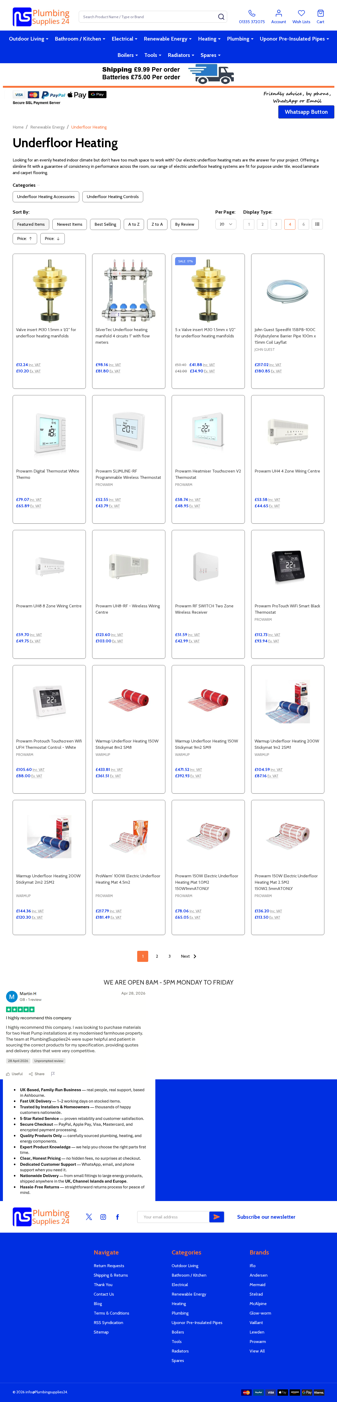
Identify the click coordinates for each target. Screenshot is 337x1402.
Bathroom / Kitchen (78, 39)
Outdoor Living (26, 39)
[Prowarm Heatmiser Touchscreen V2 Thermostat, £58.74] (208, 432)
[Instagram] (103, 1217)
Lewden (257, 1332)
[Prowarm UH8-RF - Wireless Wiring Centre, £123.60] (129, 566)
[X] (89, 1217)
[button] (306, 112)
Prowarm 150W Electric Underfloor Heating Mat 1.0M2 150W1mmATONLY (206, 882)
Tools (150, 55)
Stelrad (256, 1294)
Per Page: (225, 212)
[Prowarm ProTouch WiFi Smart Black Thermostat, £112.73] (288, 566)
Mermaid (257, 1284)
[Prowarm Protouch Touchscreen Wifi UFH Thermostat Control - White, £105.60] (49, 701)
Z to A (157, 224)
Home (18, 127)
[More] (47, 38)
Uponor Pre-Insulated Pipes (292, 39)
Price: (26, 240)
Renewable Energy (165, 39)
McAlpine (258, 1303)
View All (257, 1351)
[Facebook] (117, 1217)
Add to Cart (59, 386)
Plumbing (238, 39)
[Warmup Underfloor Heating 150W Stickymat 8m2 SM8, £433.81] (129, 701)
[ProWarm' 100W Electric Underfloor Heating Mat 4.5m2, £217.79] (129, 836)
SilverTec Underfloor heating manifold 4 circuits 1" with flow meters (123, 336)
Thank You (103, 1284)
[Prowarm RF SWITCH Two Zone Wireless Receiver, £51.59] (208, 566)
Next (186, 956)
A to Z (134, 224)
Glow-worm (260, 1313)
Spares (208, 55)
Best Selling (105, 224)
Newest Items (69, 224)
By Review (184, 224)
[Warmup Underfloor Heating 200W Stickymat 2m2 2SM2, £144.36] (49, 836)
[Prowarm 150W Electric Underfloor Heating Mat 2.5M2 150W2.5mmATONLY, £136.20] (288, 836)
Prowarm (258, 1341)
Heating (207, 39)
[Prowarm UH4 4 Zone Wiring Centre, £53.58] (288, 432)
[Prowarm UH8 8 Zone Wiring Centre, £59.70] (49, 566)
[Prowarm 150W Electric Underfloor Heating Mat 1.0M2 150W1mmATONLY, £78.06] (208, 836)
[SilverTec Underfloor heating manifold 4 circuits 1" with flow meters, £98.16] (129, 290)
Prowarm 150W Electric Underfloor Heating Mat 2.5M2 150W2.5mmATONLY (286, 882)
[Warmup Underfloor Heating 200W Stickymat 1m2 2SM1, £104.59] (288, 701)
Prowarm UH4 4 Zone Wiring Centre (287, 471)
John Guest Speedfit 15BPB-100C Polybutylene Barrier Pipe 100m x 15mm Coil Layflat (285, 336)
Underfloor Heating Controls (113, 196)
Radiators (179, 55)
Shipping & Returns (111, 1275)
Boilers (125, 55)
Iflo (253, 1265)
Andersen (258, 1275)
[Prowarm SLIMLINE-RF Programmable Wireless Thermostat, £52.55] (129, 432)
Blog (98, 1303)
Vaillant (256, 1322)
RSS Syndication (108, 1322)
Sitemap (101, 1332)
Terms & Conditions (111, 1313)
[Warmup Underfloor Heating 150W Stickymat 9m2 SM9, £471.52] (208, 701)
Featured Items (31, 224)
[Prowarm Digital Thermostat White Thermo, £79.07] (49, 432)
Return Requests (109, 1265)
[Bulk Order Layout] (317, 224)
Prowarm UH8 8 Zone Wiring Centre (49, 605)
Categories (24, 185)
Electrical (122, 39)
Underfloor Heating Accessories (46, 196)
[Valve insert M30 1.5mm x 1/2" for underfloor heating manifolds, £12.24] (49, 290)
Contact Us (104, 1294)
